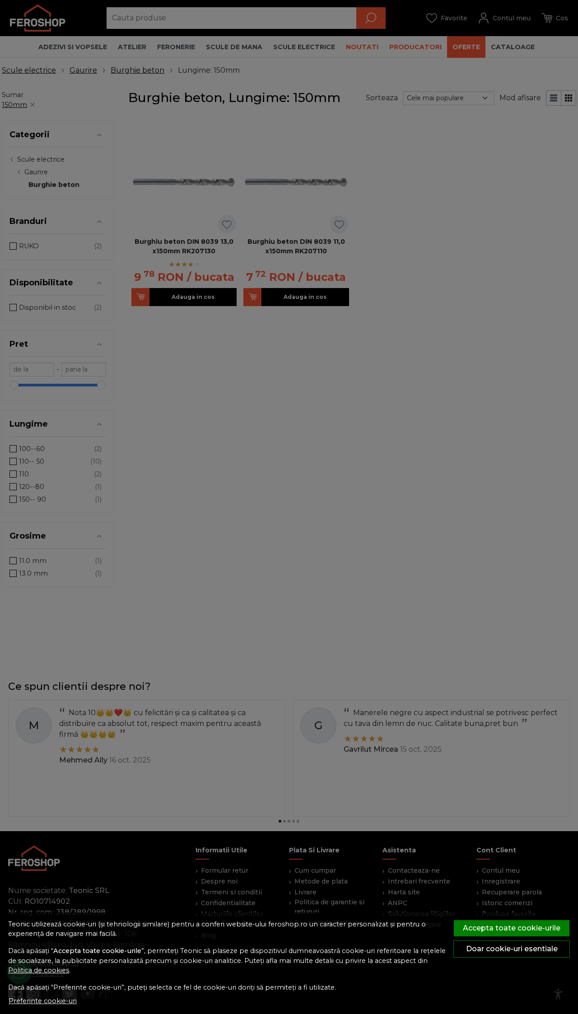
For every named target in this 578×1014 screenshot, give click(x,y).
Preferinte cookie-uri (43, 1001)
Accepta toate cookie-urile (511, 928)
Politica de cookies (38, 970)
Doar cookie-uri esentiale (512, 948)
